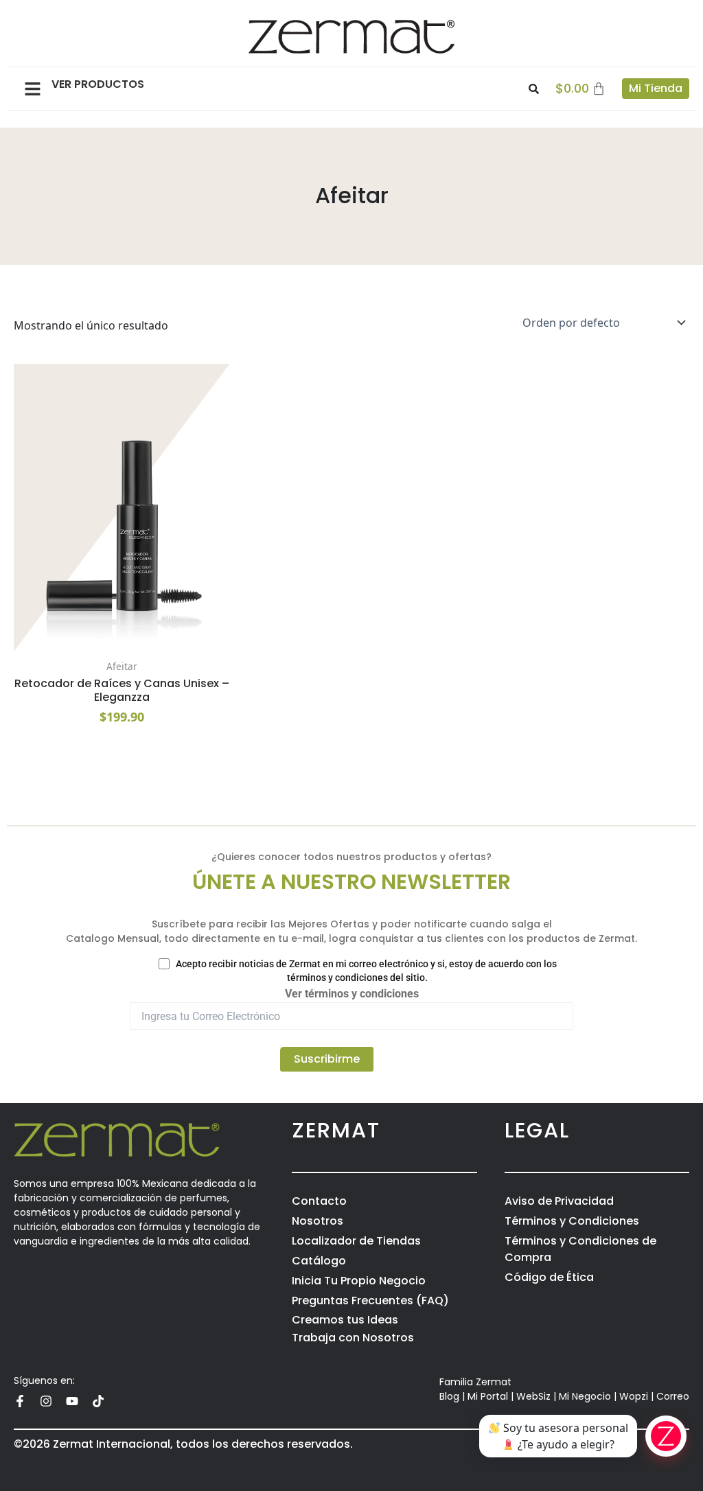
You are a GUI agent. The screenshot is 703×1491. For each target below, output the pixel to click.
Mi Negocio (585, 1396)
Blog (449, 1396)
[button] (33, 88)
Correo (672, 1396)
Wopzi (633, 1396)
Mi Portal (488, 1396)
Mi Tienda (655, 88)
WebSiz (533, 1396)
